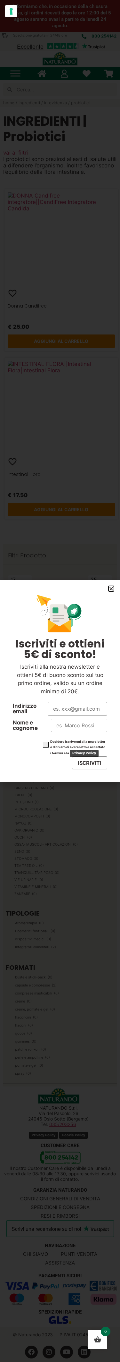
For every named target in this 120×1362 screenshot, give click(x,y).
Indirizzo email (24, 708)
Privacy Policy (84, 753)
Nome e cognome (25, 725)
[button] (111, 588)
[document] (60, 681)
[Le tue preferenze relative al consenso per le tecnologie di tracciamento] (11, 11)
